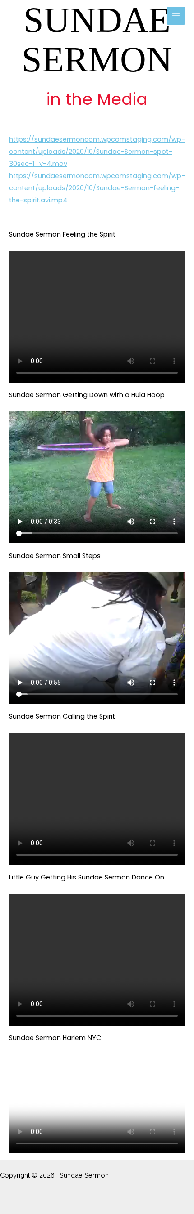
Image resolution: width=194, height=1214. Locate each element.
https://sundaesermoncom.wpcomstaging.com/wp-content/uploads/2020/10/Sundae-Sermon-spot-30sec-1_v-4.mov (97, 151)
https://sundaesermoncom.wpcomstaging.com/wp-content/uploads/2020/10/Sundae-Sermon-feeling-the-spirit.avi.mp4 (97, 188)
